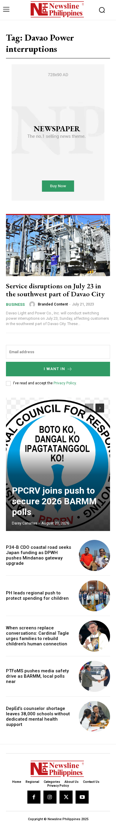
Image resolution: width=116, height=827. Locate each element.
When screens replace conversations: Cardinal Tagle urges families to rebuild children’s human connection (37, 636)
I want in (54, 369)
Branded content (53, 304)
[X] (66, 797)
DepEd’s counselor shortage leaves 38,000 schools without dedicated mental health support (38, 716)
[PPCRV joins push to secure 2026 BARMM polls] (58, 464)
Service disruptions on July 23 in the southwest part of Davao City (55, 289)
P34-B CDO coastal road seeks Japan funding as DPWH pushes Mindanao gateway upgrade (38, 555)
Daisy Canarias (24, 523)
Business (15, 304)
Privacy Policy (65, 383)
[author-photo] (33, 304)
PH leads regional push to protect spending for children (37, 595)
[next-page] (99, 408)
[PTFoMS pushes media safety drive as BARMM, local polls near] (94, 676)
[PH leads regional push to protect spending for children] (94, 595)
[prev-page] (89, 408)
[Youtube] (82, 797)
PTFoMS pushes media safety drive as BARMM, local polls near (37, 676)
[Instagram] (50, 797)
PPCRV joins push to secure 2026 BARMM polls (54, 501)
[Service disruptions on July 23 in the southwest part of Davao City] (58, 245)
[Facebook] (33, 797)
